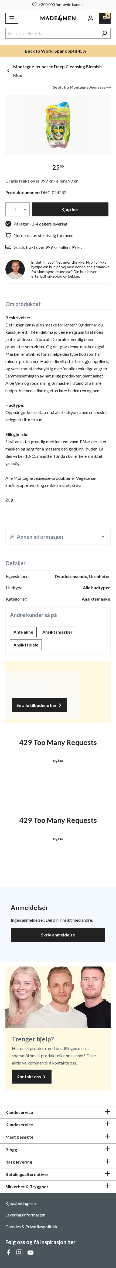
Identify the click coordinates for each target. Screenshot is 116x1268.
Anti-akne (23, 631)
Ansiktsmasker (57, 631)
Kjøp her (70, 209)
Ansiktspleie (25, 644)
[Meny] (11, 18)
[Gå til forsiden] (58, 18)
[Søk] (104, 33)
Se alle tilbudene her (36, 705)
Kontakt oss (29, 1076)
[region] (58, 125)
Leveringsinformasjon (25, 1214)
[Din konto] (90, 18)
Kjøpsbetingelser (21, 1203)
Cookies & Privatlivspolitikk (31, 1226)
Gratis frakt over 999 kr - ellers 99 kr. (42, 180)
